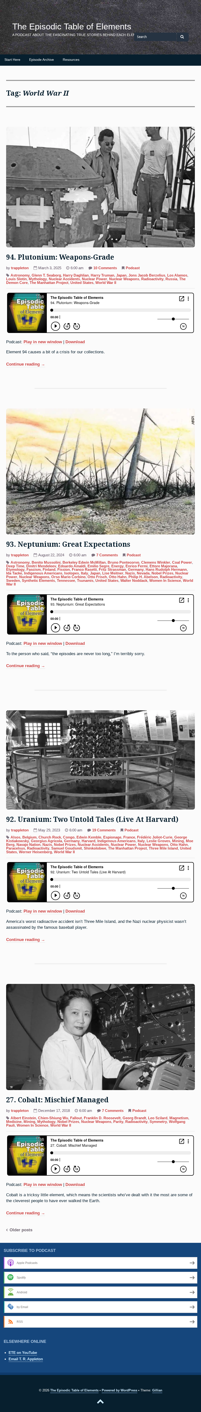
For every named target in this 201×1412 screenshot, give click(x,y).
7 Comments (107, 555)
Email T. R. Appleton (26, 1359)
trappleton (20, 268)
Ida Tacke (14, 573)
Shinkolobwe (95, 848)
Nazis (130, 573)
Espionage (112, 837)
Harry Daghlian (76, 275)
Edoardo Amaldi (72, 566)
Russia (171, 279)
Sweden (13, 581)
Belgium (29, 837)
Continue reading (25, 364)
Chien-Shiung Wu (53, 1118)
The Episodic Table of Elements (71, 26)
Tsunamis (85, 581)
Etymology (15, 570)
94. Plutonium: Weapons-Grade (60, 257)
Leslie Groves (158, 841)
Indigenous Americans (43, 573)
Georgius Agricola (46, 841)
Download (75, 342)
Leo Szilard (157, 1118)
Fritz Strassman (112, 570)
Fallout (76, 1118)
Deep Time (15, 566)
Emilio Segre (98, 566)
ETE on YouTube (23, 1352)
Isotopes (71, 573)
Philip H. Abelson (143, 577)
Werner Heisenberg (35, 852)
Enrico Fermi (137, 566)
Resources (71, 60)
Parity (118, 1122)
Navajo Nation (28, 845)
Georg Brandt (134, 1118)
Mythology (38, 279)
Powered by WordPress (119, 1390)
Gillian (157, 1390)
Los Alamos (177, 275)
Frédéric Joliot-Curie (154, 837)
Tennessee (66, 581)
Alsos (15, 837)
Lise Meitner (112, 573)
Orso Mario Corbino (68, 577)
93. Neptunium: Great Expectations (68, 544)
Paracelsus (15, 848)
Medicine (14, 1122)
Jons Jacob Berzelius (146, 275)
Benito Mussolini (46, 562)
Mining (178, 841)
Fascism (33, 570)
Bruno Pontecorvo (123, 562)
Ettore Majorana (163, 566)
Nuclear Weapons (124, 279)
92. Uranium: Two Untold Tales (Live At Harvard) (92, 819)
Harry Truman (102, 275)
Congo (69, 837)
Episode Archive (41, 60)
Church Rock (49, 837)
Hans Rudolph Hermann (166, 570)
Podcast (133, 268)
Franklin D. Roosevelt (102, 1118)
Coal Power (182, 562)
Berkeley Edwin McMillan (84, 562)
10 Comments (105, 268)
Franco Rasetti (84, 570)
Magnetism (178, 1118)
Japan (121, 275)
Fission (63, 570)
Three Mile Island (163, 848)
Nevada (143, 573)
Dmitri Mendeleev (41, 566)
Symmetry (158, 1122)
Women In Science (165, 581)
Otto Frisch (97, 577)
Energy (117, 566)
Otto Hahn (117, 577)
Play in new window (43, 342)
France (129, 837)
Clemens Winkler (155, 562)
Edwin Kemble (88, 837)
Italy (84, 573)
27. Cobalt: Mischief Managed (57, 1100)
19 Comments (104, 830)
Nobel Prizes (162, 573)
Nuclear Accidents (64, 279)
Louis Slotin (16, 279)
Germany (136, 570)
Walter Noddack (133, 581)
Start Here (12, 60)
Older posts (21, 1230)
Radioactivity (152, 279)
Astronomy (20, 275)
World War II (105, 283)
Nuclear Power (94, 279)
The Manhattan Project (49, 283)
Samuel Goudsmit (66, 848)
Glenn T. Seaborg (46, 275)
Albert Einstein (23, 1118)
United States (81, 283)
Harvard (88, 841)
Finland (49, 570)
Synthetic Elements (38, 581)
